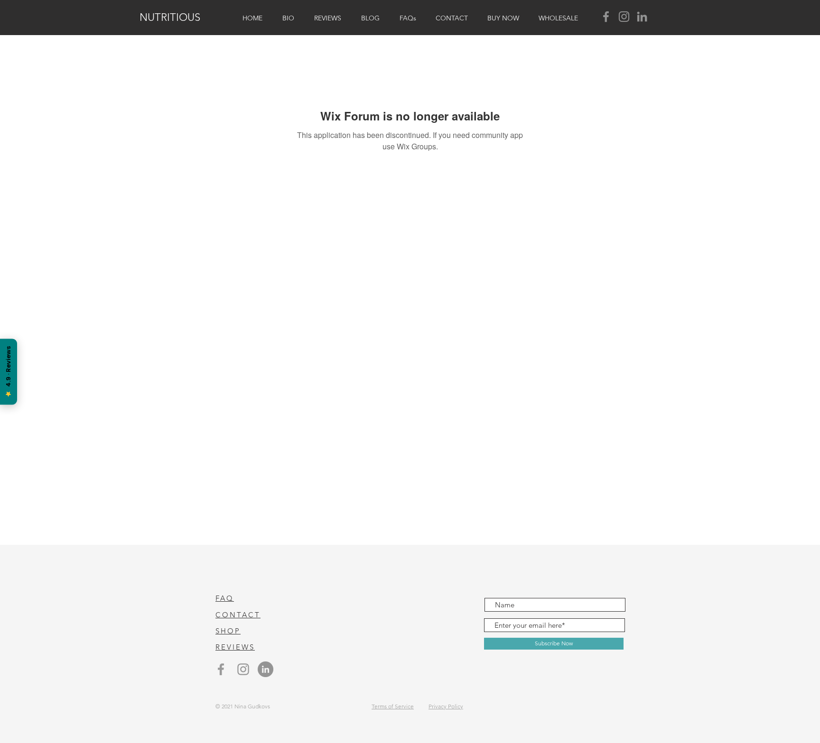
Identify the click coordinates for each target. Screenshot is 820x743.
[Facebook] (606, 16)
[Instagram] (624, 16)
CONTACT (238, 614)
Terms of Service (393, 706)
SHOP (228, 630)
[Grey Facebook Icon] (221, 669)
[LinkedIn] (642, 16)
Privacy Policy (446, 706)
